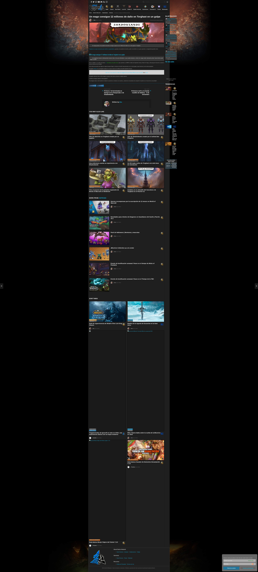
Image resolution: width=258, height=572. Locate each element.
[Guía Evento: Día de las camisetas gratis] (168, 114)
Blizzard (130, 319)
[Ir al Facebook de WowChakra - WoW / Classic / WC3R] (91, 2)
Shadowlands (131, 134)
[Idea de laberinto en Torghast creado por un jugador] (107, 124)
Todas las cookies (231, 568)
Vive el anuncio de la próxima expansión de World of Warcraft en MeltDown (104, 190)
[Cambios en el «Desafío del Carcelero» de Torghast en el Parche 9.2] (145, 178)
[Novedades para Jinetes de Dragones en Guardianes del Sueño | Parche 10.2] (99, 223)
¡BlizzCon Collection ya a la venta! (122, 248)
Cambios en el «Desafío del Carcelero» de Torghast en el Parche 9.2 (141, 190)
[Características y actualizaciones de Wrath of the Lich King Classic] (168, 88)
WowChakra (93, 429)
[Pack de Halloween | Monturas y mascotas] (99, 238)
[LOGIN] (167, 2)
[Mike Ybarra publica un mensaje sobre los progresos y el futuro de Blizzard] (168, 126)
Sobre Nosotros (120, 551)
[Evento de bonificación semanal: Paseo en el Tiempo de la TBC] (99, 285)
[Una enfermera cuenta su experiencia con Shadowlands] (107, 151)
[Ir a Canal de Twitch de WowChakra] (96, 2)
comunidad (93, 85)
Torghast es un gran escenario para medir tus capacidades (101, 48)
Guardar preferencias (248, 568)
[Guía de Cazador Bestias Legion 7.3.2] (168, 103)
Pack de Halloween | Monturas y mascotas (125, 232)
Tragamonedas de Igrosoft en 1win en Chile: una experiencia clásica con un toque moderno (105, 433)
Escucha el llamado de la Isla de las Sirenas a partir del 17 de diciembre (171, 37)
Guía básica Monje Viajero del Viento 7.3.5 (103, 542)
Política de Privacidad (121, 564)
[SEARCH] (143, 2)
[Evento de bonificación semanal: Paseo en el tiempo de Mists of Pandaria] (99, 269)
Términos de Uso (130, 564)
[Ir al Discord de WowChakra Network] (101, 2)
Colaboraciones (132, 551)
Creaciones (92, 134)
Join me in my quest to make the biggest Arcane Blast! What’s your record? (124, 72)
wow (147, 72)
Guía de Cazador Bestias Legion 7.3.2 (174, 108)
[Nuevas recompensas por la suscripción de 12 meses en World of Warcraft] (99, 207)
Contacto (167, 570)
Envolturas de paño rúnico (112, 62)
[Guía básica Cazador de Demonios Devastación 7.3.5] (145, 450)
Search (164, 2)
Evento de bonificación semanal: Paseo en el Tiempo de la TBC (132, 279)
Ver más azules (169, 61)
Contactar (126, 551)
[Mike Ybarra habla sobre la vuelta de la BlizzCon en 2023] (145, 380)
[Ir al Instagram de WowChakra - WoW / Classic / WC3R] (107, 2)
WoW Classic (93, 319)
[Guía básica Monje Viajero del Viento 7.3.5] (107, 490)
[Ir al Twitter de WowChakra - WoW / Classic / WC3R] (94, 2)
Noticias (92, 187)
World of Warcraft (95, 132)
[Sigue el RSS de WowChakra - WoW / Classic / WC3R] (104, 2)
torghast (101, 85)
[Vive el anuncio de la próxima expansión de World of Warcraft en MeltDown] (107, 178)
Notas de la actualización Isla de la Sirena (170, 45)
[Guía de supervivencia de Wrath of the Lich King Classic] (107, 311)
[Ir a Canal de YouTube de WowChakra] (99, 2)
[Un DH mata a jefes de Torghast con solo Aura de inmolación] (145, 151)
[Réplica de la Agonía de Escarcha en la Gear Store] (145, 311)
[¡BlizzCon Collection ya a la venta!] (99, 254)
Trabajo (138, 551)
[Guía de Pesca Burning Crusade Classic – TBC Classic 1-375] (168, 144)
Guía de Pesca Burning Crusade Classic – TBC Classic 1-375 (174, 150)
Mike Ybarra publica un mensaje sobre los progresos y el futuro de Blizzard (174, 134)
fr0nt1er (95, 68)
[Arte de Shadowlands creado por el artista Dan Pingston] (145, 124)
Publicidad (130, 558)
